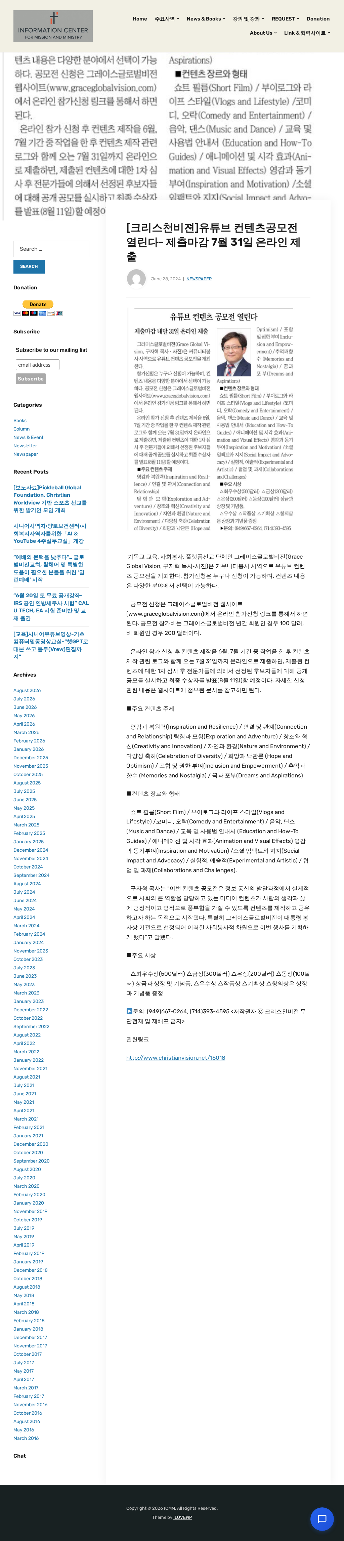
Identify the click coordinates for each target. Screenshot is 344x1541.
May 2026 (24, 716)
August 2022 (27, 1035)
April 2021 (23, 1110)
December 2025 (30, 758)
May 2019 (23, 1237)
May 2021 (23, 1102)
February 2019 (28, 1253)
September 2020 (31, 1161)
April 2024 (24, 917)
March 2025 (26, 825)
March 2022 (26, 1052)
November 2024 (30, 858)
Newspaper (199, 278)
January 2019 (28, 1262)
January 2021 (28, 1136)
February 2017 (28, 1396)
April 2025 (24, 816)
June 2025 (25, 800)
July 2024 (24, 892)
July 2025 (24, 791)
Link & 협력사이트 (305, 33)
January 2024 (28, 942)
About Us (261, 33)
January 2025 (28, 842)
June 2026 (25, 707)
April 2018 (24, 1304)
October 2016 (27, 1413)
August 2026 (27, 690)
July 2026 (24, 699)
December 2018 (30, 1270)
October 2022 (28, 1018)
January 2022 (28, 1060)
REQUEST (283, 19)
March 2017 (25, 1388)
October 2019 (27, 1220)
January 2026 (28, 749)
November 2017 (30, 1346)
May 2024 (24, 909)
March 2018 (26, 1312)
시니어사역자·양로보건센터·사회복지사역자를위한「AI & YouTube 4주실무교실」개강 (50, 533)
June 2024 (25, 900)
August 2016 (26, 1421)
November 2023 (30, 951)
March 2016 (26, 1438)
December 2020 (30, 1144)
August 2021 (26, 1077)
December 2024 (30, 850)
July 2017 (23, 1363)
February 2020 (29, 1195)
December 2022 (30, 1010)
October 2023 (28, 959)
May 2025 (24, 808)
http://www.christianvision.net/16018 (175, 1057)
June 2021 (24, 1094)
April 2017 (23, 1379)
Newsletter (25, 446)
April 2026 (24, 724)
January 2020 (28, 1203)
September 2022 (31, 1026)
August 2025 (27, 783)
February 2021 (28, 1127)
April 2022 (24, 1043)
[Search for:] (51, 249)
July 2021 (23, 1085)
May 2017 (23, 1371)
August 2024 (27, 884)
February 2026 (29, 741)
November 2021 (30, 1068)
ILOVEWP (182, 1517)
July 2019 (23, 1228)
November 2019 (30, 1211)
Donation (318, 19)
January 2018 (28, 1329)
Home (140, 19)
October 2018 (27, 1279)
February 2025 (29, 833)
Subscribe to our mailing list (51, 350)
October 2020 (28, 1152)
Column (21, 429)
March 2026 (26, 732)
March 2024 (26, 926)
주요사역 (165, 19)
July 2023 (24, 968)
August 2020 (27, 1169)
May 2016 (23, 1430)
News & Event (28, 437)
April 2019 (23, 1245)
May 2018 (23, 1295)
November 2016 (30, 1405)
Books (20, 420)
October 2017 (27, 1354)
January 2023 (28, 1001)
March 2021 (26, 1119)
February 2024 (29, 934)
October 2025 (28, 774)
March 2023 (26, 993)
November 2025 (30, 766)
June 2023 (25, 976)
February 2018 (29, 1321)
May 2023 (24, 984)
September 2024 (31, 875)
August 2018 (26, 1287)
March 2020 (26, 1186)
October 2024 (28, 867)
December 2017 (30, 1337)
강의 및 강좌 (246, 19)
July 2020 (24, 1178)
